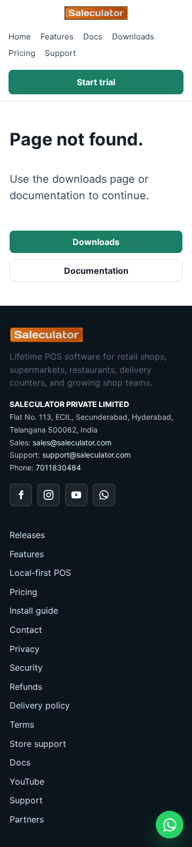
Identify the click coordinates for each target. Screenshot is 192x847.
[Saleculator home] (96, 13)
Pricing (22, 53)
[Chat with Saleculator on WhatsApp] (169, 824)
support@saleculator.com (86, 454)
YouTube (27, 781)
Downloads (133, 36)
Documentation (96, 270)
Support (60, 53)
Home (20, 36)
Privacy (24, 649)
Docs (92, 36)
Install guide (34, 610)
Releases (27, 535)
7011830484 (58, 467)
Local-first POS (40, 572)
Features (57, 36)
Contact (26, 629)
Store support (38, 743)
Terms (22, 724)
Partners (27, 819)
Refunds (26, 686)
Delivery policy (40, 705)
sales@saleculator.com (72, 442)
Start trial (96, 82)
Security (26, 667)
